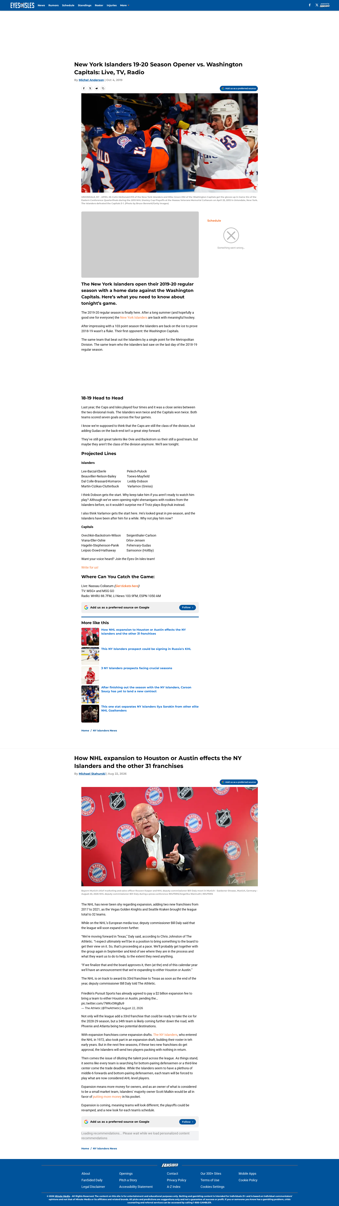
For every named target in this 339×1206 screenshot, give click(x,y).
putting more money (107, 1096)
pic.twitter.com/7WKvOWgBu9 (102, 1003)
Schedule (68, 5)
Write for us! (89, 567)
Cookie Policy (248, 1180)
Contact (172, 1173)
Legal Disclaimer (93, 1187)
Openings (126, 1173)
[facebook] (310, 5)
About (86, 1173)
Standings (84, 5)
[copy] (103, 88)
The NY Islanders (165, 1035)
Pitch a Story (128, 1180)
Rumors (53, 5)
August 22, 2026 (132, 1008)
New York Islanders (133, 317)
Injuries (112, 5)
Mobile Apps (247, 1173)
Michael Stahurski (92, 773)
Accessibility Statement (136, 1187)
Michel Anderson (91, 80)
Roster (99, 5)
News (41, 5)
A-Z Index (173, 1187)
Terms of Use (210, 1180)
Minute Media (62, 1196)
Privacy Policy (176, 1180)
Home (85, 730)
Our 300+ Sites (211, 1173)
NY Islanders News (105, 730)
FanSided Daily (92, 1180)
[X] (317, 5)
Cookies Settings (212, 1187)
